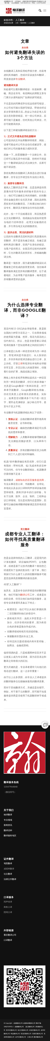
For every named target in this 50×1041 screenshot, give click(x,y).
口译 (20, 363)
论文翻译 (8, 874)
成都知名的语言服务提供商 (30, 480)
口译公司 (30, 1037)
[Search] (38, 10)
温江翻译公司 (30, 1026)
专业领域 (8, 820)
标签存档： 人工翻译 (14, 20)
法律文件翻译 (10, 879)
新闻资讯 (8, 825)
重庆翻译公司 (10, 935)
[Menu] (44, 10)
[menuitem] (38, 10)
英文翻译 (25, 529)
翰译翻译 (8, 815)
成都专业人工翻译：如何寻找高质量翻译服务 (25, 539)
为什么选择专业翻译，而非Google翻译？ (25, 310)
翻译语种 (8, 830)
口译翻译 (8, 940)
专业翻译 (20, 79)
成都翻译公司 (8, 1)
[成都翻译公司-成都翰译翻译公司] (21, 10)
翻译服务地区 (10, 836)
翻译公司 (25, 595)
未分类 (25, 47)
